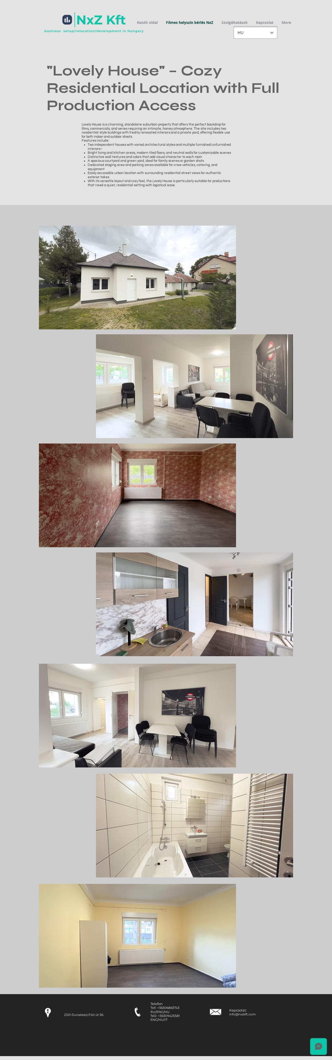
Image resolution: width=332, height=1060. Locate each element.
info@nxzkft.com (242, 1014)
